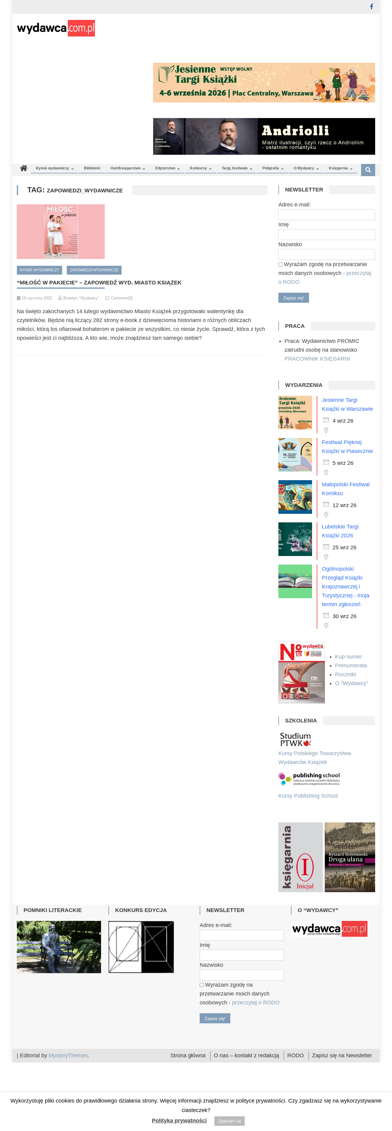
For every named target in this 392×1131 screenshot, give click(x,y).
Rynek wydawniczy (52, 168)
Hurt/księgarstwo (126, 168)
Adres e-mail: (294, 205)
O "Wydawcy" (352, 683)
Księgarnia (338, 168)
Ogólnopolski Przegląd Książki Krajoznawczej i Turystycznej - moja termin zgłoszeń (345, 586)
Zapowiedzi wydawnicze (94, 270)
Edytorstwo (165, 168)
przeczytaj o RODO (256, 1052)
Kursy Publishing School (308, 796)
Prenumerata (351, 665)
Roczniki (346, 674)
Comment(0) (122, 298)
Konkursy (198, 168)
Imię (283, 224)
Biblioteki (92, 168)
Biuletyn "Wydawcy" (81, 298)
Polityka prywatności (179, 1121)
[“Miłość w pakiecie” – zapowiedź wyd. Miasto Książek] (142, 231)
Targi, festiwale (235, 168)
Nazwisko (290, 244)
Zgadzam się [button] (229, 1121)
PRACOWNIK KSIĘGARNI (317, 359)
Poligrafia (270, 168)
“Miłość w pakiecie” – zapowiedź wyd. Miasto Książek (99, 283)
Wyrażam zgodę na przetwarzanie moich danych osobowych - (324, 273)
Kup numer (348, 657)
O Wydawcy (304, 168)
